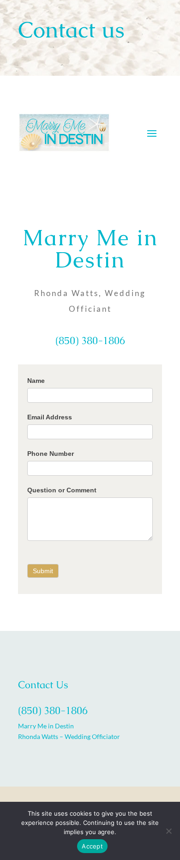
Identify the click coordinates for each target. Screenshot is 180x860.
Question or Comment (61, 490)
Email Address (49, 417)
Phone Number (50, 453)
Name (36, 380)
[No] (168, 831)
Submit (43, 571)
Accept (92, 846)
